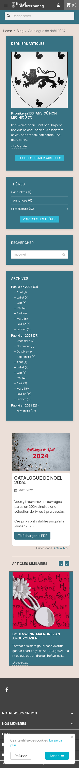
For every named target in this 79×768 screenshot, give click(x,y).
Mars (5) (22, 319)
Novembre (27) (26, 411)
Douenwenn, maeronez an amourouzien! (36, 636)
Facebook (6, 689)
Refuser (21, 756)
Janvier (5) (24, 329)
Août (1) (22, 292)
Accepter (57, 756)
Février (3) (23, 324)
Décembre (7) (26, 341)
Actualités (61, 548)
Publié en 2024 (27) (25, 405)
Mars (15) (23, 388)
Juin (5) (22, 303)
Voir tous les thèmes (39, 219)
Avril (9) (22, 383)
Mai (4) (21, 308)
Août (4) (22, 362)
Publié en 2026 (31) (24, 287)
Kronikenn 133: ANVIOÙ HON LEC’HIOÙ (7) (34, 115)
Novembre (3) (25, 346)
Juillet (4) (23, 297)
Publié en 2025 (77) (24, 335)
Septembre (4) (26, 357)
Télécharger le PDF (32, 535)
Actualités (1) (22, 192)
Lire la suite (19, 146)
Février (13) (24, 394)
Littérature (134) (24, 209)
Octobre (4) (24, 351)
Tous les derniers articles (39, 158)
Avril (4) (22, 313)
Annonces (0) (22, 200)
